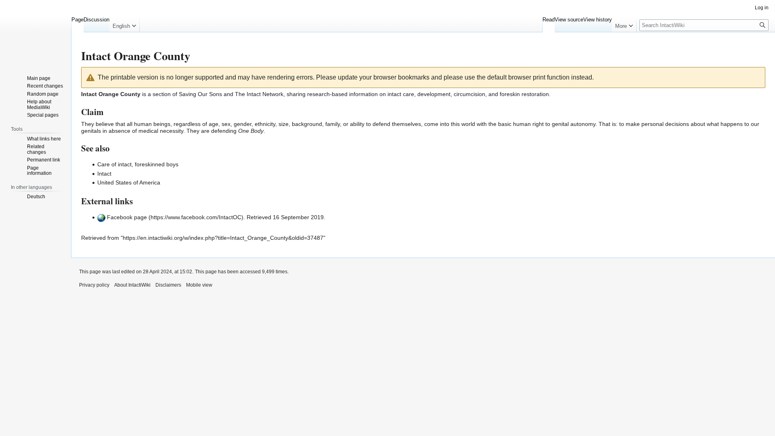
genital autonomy (573, 124)
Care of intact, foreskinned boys (137, 164)
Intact (104, 173)
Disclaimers (168, 285)
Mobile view (199, 285)
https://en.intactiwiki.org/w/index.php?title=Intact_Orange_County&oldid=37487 (223, 238)
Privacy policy (94, 285)
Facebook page (127, 217)
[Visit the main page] (35, 32)
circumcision (469, 94)
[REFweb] (101, 217)
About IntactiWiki (132, 285)
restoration (535, 94)
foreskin (510, 94)
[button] (124, 24)
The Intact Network (259, 94)
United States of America (128, 182)
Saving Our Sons (200, 94)
